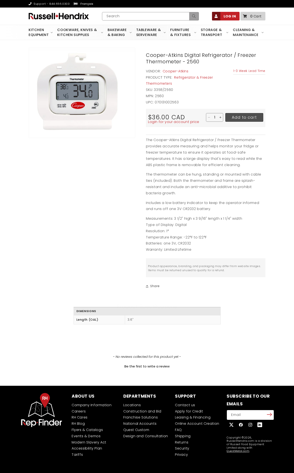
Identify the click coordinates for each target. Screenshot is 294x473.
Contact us (185, 405)
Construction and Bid (142, 411)
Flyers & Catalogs (87, 429)
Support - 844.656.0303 (51, 3)
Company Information (91, 405)
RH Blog (78, 423)
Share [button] (155, 286)
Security (182, 448)
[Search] (194, 16)
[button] (252, 16)
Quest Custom (136, 429)
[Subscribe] (269, 414)
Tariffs (77, 454)
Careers (79, 411)
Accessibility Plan (87, 448)
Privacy (181, 454)
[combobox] (150, 16)
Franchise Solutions (140, 417)
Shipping (183, 436)
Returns (181, 442)
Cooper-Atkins (176, 71)
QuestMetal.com (238, 451)
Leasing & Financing (192, 417)
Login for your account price (173, 121)
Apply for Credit (189, 411)
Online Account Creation (197, 423)
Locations (132, 405)
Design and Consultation (145, 436)
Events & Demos (86, 436)
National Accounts (139, 423)
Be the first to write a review (147, 366)
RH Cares (80, 417)
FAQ (178, 429)
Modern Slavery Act (89, 442)
